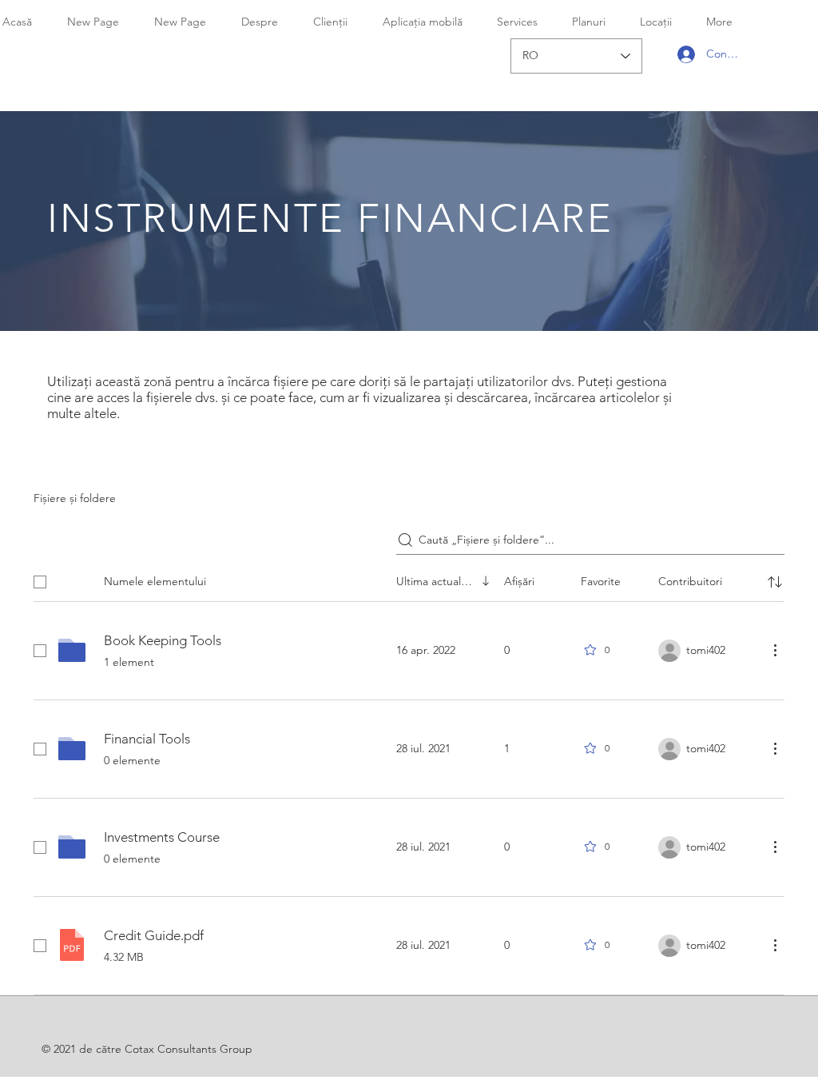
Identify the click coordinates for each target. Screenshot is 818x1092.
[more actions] (774, 650)
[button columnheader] (774, 582)
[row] (409, 578)
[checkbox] (40, 582)
